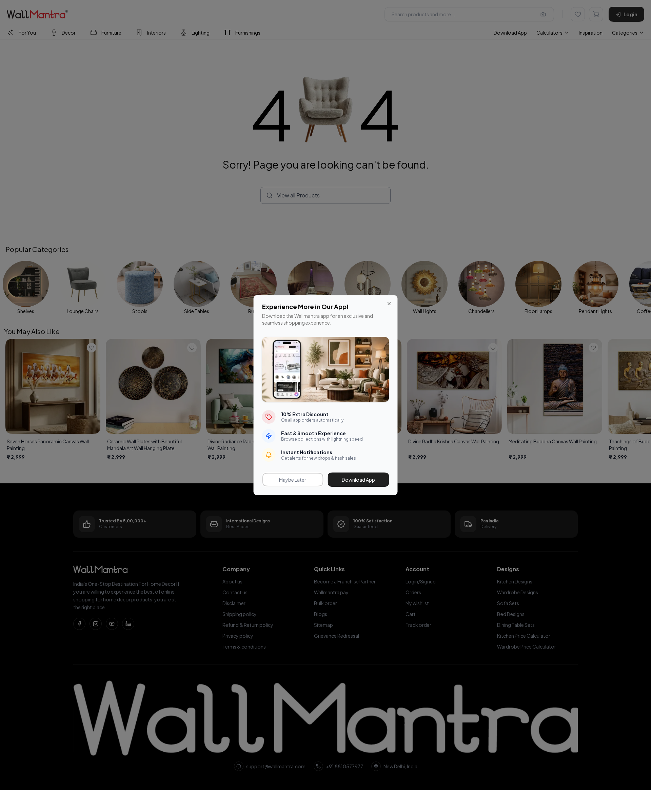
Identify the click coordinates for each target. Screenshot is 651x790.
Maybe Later (292, 480)
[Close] (389, 303)
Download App (358, 480)
